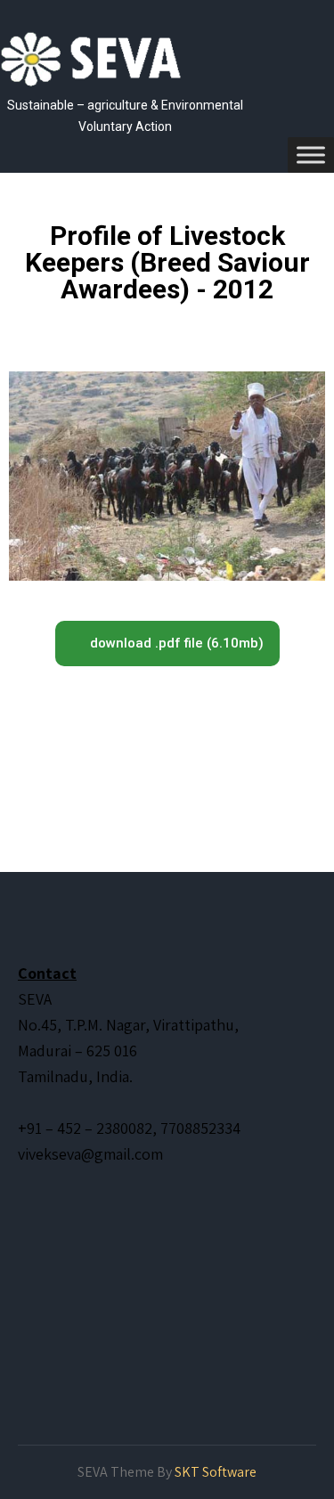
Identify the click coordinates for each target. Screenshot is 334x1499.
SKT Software (216, 1471)
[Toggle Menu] (311, 154)
